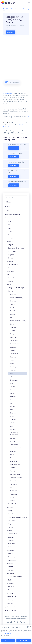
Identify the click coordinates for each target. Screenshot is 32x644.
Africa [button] (8, 207)
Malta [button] (10, 547)
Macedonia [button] (11, 544)
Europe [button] (8, 221)
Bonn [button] (11, 317)
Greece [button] (10, 507)
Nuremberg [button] (13, 451)
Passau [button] (12, 454)
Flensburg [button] (13, 367)
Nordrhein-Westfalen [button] (17, 448)
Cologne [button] (12, 334)
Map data (6, 9)
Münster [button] (12, 441)
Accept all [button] (8, 640)
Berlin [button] (12, 307)
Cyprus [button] (10, 261)
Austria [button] (10, 235)
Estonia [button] (10, 274)
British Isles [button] (12, 251)
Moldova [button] (11, 550)
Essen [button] (12, 363)
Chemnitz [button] (13, 327)
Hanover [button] (12, 393)
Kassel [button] (12, 416)
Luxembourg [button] (12, 540)
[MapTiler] (8, 3)
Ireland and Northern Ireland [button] (17, 517)
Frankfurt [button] (13, 370)
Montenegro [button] (12, 557)
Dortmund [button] (13, 347)
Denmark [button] (11, 271)
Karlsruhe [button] (13, 413)
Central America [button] (11, 218)
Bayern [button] (12, 304)
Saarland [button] (12, 468)
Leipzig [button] (12, 423)
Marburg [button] (13, 429)
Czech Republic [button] (13, 264)
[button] (29, 3)
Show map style (14, 82)
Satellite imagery (8, 93)
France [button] (10, 284)
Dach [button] (9, 268)
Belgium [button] (10, 245)
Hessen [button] (12, 400)
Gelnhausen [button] (13, 380)
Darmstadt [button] (13, 337)
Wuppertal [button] (13, 494)
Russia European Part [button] (15, 577)
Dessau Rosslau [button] (15, 344)
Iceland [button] (10, 514)
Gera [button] (11, 383)
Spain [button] (10, 590)
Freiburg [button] (12, 373)
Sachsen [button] (12, 471)
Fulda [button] (11, 377)
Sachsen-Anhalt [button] (15, 474)
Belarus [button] (10, 241)
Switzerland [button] (12, 596)
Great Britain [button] (12, 504)
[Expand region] (5, 207)
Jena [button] (11, 410)
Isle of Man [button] (11, 520)
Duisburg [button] (13, 357)
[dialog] (16, 634)
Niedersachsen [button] (14, 445)
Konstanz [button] (13, 419)
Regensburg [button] (14, 461)
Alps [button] (9, 228)
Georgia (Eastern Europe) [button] (16, 288)
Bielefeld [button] (12, 311)
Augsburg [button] (13, 294)
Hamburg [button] (13, 390)
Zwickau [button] (12, 501)
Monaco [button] (10, 553)
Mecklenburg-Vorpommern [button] (14, 434)
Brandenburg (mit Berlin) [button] (18, 321)
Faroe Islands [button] (12, 278)
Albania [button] (10, 225)
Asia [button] (7, 210)
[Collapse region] (5, 222)
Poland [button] (10, 567)
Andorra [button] (10, 231)
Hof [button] (11, 403)
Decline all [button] (23, 640)
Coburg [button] (12, 331)
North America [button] (11, 607)
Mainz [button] (12, 426)
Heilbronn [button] (13, 396)
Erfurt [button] (12, 360)
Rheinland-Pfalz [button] (15, 464)
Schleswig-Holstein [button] (16, 478)
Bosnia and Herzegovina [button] (16, 248)
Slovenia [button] (11, 586)
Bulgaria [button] (11, 255)
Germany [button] (11, 291)
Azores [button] (10, 238)
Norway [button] (10, 563)
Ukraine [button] (10, 603)
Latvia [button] (10, 530)
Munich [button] (12, 438)
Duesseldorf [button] (14, 354)
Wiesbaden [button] (13, 491)
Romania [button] (11, 573)
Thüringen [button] (13, 484)
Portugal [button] (11, 570)
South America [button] (11, 611)
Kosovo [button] (10, 527)
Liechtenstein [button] (12, 534)
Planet (12, 9)
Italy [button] (9, 524)
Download (10, 32)
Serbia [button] (10, 580)
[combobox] (28, 627)
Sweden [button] (10, 593)
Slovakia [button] (10, 583)
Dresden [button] (12, 350)
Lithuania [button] (11, 537)
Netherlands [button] (12, 560)
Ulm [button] (11, 487)
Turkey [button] (10, 600)
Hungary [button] (11, 511)
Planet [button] (8, 202)
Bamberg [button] (13, 301)
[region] (16, 61)
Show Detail (13, 147)
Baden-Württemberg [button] (16, 298)
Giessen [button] (12, 387)
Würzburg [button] (13, 497)
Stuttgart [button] (13, 481)
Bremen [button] (12, 324)
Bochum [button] (12, 314)
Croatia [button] (10, 258)
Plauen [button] (12, 458)
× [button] (30, 626)
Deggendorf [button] (14, 340)
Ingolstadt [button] (13, 406)
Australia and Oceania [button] (13, 214)
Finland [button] (10, 281)
